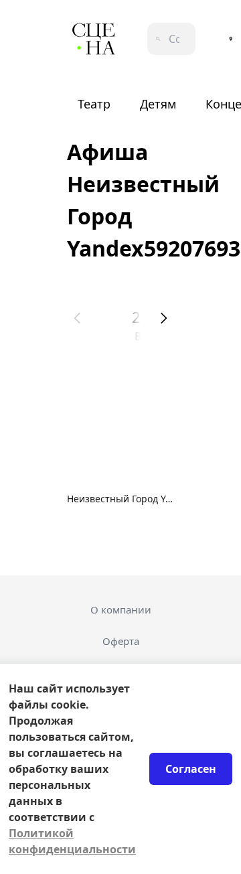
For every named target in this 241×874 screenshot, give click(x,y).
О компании (120, 609)
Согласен (190, 768)
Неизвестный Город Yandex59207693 (120, 498)
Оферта (120, 641)
